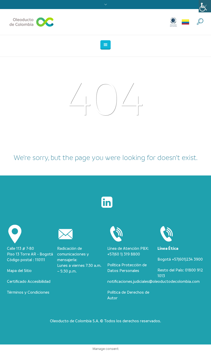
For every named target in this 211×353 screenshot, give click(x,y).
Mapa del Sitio (19, 270)
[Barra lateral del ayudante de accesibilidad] (205, 6)
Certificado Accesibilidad (28, 281)
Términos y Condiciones (28, 292)
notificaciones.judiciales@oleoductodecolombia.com (153, 281)
